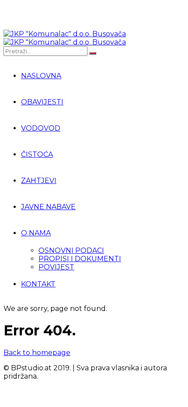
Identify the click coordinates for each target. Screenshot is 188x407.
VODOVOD (40, 128)
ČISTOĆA (37, 154)
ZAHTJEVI (38, 180)
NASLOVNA (41, 76)
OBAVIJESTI (42, 102)
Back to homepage (36, 352)
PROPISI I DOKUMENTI (79, 259)
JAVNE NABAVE (48, 207)
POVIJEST (56, 267)
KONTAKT (38, 284)
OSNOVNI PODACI (71, 250)
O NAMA (36, 233)
